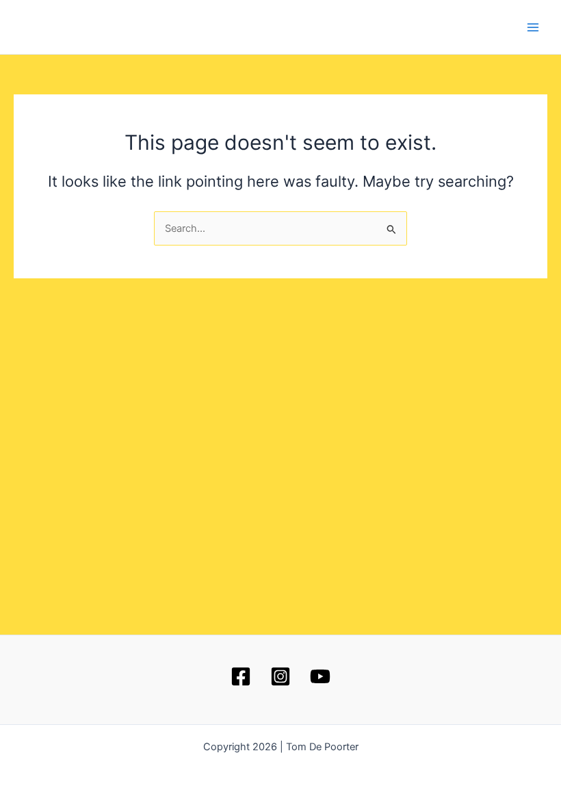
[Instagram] (280, 676)
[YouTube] (320, 676)
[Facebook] (241, 676)
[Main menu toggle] (533, 27)
